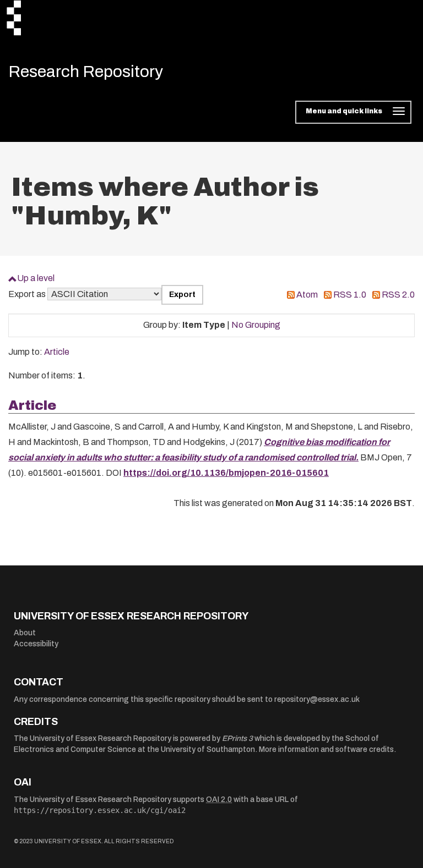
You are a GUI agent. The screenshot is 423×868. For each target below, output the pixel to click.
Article (56, 351)
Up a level (36, 278)
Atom (307, 294)
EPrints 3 (237, 738)
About (25, 633)
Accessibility (36, 644)
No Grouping (255, 324)
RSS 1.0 (349, 294)
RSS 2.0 (398, 294)
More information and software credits (326, 749)
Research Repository (85, 71)
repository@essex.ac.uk (317, 699)
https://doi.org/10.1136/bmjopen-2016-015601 (226, 472)
